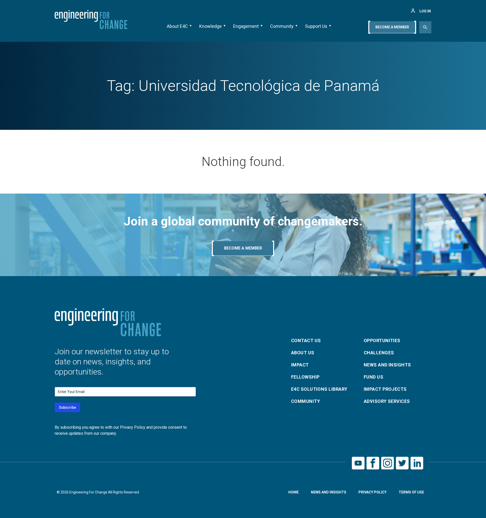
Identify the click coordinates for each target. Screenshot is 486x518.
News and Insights (387, 364)
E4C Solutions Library (319, 389)
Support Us (316, 26)
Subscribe (67, 407)
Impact (300, 364)
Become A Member (392, 27)
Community (282, 26)
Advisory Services (387, 401)
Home (293, 492)
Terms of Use (411, 492)
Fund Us (373, 377)
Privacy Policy (372, 492)
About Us (302, 352)
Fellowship (305, 377)
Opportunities (382, 340)
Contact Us (306, 340)
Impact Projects (385, 389)
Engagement (246, 26)
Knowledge (210, 26)
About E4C (177, 26)
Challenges (379, 352)
